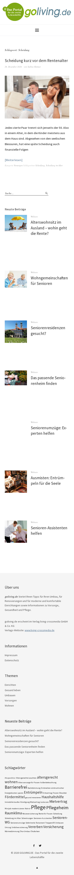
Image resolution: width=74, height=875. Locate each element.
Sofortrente (30, 823)
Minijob (8, 808)
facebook (34, 847)
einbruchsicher (57, 788)
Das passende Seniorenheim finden (25, 746)
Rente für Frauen (46, 813)
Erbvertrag (47, 793)
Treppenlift (50, 823)
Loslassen (44, 802)
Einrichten (10, 685)
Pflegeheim (57, 808)
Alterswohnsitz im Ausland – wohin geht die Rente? (49, 228)
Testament (40, 823)
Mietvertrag (58, 801)
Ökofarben (35, 831)
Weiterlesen (13, 160)
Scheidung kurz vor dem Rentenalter (36, 60)
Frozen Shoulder (60, 793)
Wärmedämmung (12, 831)
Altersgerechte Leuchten (26, 778)
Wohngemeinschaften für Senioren (24, 735)
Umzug (8, 827)
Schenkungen (27, 818)
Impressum (11, 655)
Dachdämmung (34, 788)
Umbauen (10, 695)
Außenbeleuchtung (48, 782)
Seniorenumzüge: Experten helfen (24, 752)
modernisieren (18, 808)
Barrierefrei (16, 787)
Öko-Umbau (25, 831)
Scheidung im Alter (54, 165)
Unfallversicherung (20, 827)
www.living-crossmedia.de (39, 630)
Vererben (35, 826)
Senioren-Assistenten (43, 818)
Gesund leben (12, 690)
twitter (40, 847)
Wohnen (34, 216)
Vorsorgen (18, 165)
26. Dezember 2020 (13, 66)
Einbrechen (46, 788)
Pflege (38, 807)
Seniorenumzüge (17, 823)
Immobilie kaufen (12, 802)
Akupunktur (10, 778)
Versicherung (53, 826)
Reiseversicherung (30, 813)
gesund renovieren (33, 797)
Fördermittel (15, 797)
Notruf (27, 808)
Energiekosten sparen (14, 793)
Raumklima (13, 813)
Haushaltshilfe (53, 797)
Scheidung (40, 165)
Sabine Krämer (34, 66)
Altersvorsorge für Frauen (29, 782)
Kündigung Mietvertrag (30, 802)
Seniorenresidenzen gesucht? (22, 741)
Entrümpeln (33, 792)
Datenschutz (12, 660)
